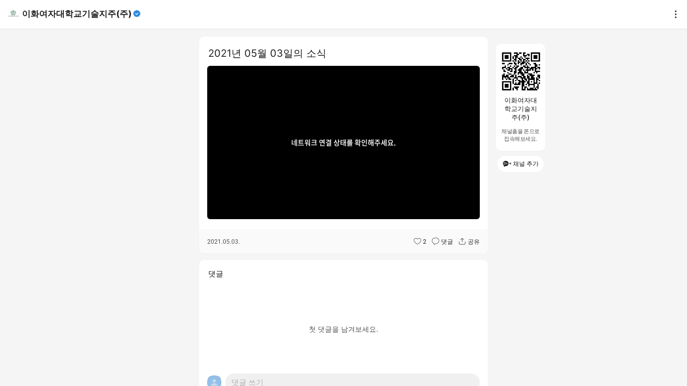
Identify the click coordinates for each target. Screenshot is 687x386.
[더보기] (673, 14)
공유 (474, 241)
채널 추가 (526, 163)
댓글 (447, 241)
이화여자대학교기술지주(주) (77, 14)
